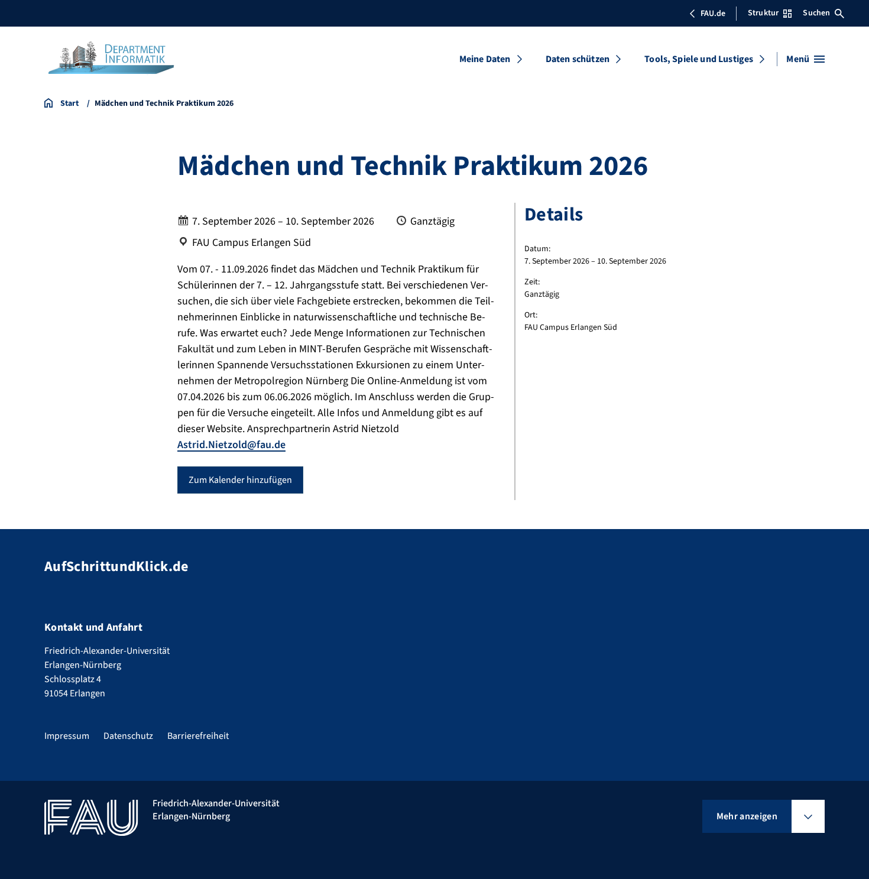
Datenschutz (128, 735)
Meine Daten (485, 59)
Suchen (816, 13)
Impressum (66, 735)
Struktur (763, 13)
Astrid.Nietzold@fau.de (231, 444)
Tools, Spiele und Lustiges (698, 59)
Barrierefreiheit (198, 735)
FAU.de (713, 14)
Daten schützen (577, 59)
